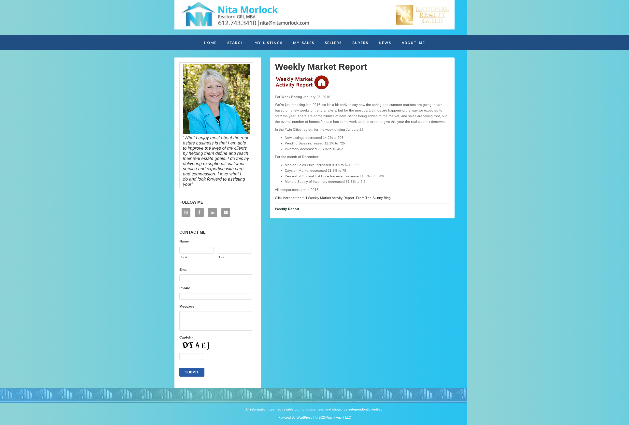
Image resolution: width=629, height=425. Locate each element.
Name (184, 241)
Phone (184, 288)
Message (186, 306)
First (184, 257)
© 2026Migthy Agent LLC (333, 417)
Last (222, 257)
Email (183, 269)
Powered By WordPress (295, 417)
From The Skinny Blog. (373, 198)
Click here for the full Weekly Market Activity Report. (315, 198)
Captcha (186, 337)
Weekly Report (287, 209)
